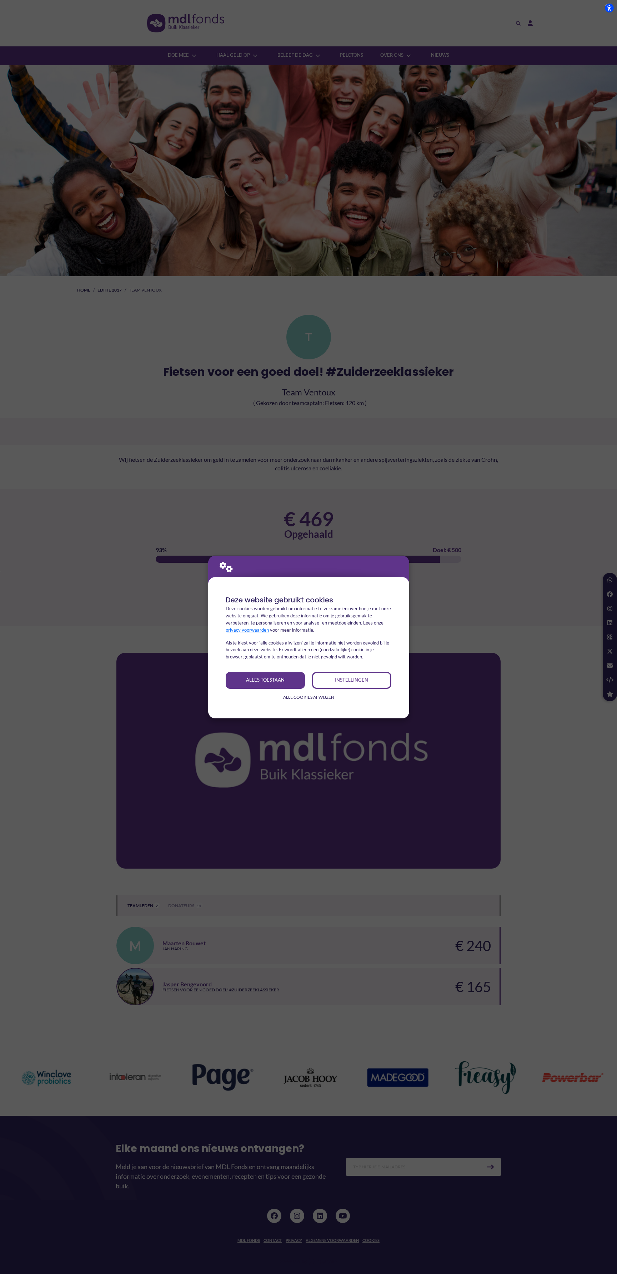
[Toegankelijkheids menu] (609, 8)
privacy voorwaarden (247, 630)
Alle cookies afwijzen (308, 697)
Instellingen (351, 680)
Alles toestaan (265, 680)
